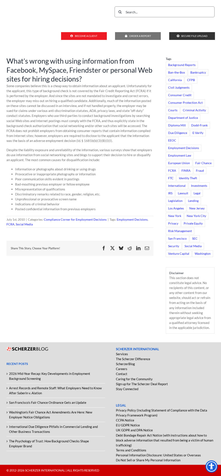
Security (173, 246)
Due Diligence (177, 133)
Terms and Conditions (131, 450)
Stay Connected (127, 389)
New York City (196, 216)
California (175, 80)
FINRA (186, 170)
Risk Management (180, 231)
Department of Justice (183, 117)
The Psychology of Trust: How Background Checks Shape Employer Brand (49, 443)
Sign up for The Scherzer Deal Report (142, 384)
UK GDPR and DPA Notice (134, 430)
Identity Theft (188, 178)
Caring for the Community (134, 379)
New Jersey (197, 208)
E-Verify (198, 133)
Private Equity (193, 223)
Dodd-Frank (199, 125)
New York (174, 216)
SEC (194, 238)
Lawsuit (183, 193)
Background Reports (182, 65)
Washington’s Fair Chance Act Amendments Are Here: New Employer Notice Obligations (50, 414)
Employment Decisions (132, 219)
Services (122, 354)
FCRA (10, 224)
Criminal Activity (194, 110)
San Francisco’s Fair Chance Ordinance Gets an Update (47, 402)
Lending (193, 201)
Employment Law (179, 155)
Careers (121, 369)
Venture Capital (178, 253)
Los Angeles (176, 208)
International (177, 185)
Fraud (200, 170)
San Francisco (177, 238)
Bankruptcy (198, 72)
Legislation (175, 201)
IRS (170, 193)
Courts (172, 110)
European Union (179, 163)
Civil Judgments (178, 87)
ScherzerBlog (125, 364)
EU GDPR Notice (128, 425)
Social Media (24, 224)
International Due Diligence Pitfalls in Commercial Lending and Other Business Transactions (53, 429)
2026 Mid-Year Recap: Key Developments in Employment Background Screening (49, 376)
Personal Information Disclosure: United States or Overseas (158, 455)
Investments (199, 185)
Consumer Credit (179, 95)
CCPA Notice (125, 420)
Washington (203, 253)
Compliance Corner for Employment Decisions (75, 219)
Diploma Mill (177, 125)
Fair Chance (203, 163)
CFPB (191, 80)
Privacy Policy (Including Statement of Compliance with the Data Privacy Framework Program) (161, 412)
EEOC (172, 140)
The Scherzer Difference (133, 359)
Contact (121, 374)
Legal (197, 193)
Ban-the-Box (176, 72)
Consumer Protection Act (185, 102)
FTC (171, 178)
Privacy (173, 223)
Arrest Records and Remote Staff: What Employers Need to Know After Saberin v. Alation (55, 390)
